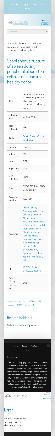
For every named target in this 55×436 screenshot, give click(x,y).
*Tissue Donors (29, 218)
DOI (24, 301)
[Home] (27, 399)
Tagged (11, 304)
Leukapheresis (38, 239)
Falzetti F (27, 136)
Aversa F (35, 136)
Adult (42, 225)
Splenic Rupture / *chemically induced (33, 257)
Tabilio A (29, 139)
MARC (20, 304)
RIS (33, 304)
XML (27, 304)
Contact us (38, 4)
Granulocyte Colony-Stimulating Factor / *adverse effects (32, 232)
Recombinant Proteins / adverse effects (31, 246)
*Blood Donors (29, 207)
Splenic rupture (19, 325)
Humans (27, 239)
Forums (14, 4)
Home (9, 43)
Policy (27, 8)
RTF (39, 301)
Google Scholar (13, 301)
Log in (25, 4)
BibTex (32, 301)
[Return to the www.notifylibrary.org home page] (27, 25)
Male (25, 242)
